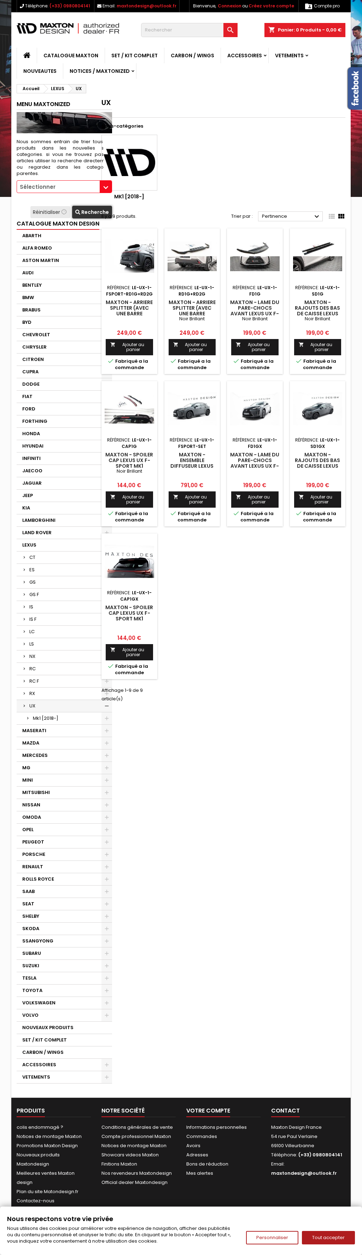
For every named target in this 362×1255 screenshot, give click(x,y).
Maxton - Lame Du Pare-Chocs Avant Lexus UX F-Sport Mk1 (254, 311)
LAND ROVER (37, 532)
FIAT (27, 396)
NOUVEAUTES (40, 71)
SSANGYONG (37, 941)
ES (32, 569)
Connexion (229, 6)
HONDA (31, 433)
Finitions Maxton (119, 1164)
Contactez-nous (35, 1200)
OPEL (28, 829)
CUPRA (30, 371)
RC (32, 668)
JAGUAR (32, 483)
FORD (28, 408)
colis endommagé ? (40, 1127)
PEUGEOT (33, 842)
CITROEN (33, 359)
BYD (26, 322)
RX (32, 693)
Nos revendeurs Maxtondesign (136, 1173)
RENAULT (32, 866)
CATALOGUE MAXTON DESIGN (58, 224)
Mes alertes (199, 1173)
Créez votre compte (271, 6)
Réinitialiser (47, 212)
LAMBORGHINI (39, 520)
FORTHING (34, 421)
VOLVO (30, 1015)
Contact (285, 1111)
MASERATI (34, 730)
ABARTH (31, 235)
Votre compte (208, 1111)
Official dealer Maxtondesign (134, 1182)
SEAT (28, 903)
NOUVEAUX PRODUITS (48, 1027)
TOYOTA (32, 990)
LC (32, 631)
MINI (27, 780)
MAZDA (30, 743)
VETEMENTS (289, 55)
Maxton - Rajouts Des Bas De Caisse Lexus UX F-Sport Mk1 (317, 311)
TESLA (29, 978)
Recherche (94, 212)
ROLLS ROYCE (38, 879)
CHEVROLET (36, 334)
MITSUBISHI (36, 792)
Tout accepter (328, 1237)
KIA (26, 507)
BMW (28, 297)
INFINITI (31, 458)
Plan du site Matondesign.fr (47, 1191)
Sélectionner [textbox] (38, 187)
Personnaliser (272, 1237)
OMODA (31, 817)
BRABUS (31, 310)
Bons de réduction (207, 1164)
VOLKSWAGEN (39, 1002)
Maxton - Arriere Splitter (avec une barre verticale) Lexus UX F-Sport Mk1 (129, 313)
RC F (34, 681)
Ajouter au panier (127, 347)
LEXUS (29, 545)
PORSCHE (33, 854)
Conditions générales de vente (137, 1127)
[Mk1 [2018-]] (129, 163)
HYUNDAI (32, 446)
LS (31, 644)
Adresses (197, 1154)
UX (32, 705)
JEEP (27, 495)
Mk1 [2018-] (45, 718)
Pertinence (291, 216)
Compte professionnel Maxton (136, 1136)
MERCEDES (35, 755)
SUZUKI (30, 965)
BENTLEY (32, 285)
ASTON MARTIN (40, 260)
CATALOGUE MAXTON (70, 55)
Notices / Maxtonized (100, 71)
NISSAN (31, 804)
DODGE (31, 384)
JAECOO (32, 470)
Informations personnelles (216, 1127)
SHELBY (30, 916)
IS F (32, 619)
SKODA (30, 928)
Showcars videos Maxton (130, 1154)
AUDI (28, 272)
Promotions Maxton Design (47, 1145)
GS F (34, 594)
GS (32, 582)
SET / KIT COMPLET (134, 55)
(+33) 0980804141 (69, 6)
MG (26, 767)
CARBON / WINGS (192, 55)
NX (32, 656)
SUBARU (31, 953)
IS (31, 606)
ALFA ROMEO (37, 248)
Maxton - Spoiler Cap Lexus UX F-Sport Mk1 (129, 460)
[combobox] (64, 186)
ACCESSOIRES (244, 55)
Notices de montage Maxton (49, 1136)
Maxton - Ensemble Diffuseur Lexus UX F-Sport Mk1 (192, 463)
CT (32, 557)
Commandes (201, 1136)
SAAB (28, 891)
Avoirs (193, 1145)
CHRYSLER (34, 347)
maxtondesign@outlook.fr (146, 6)
